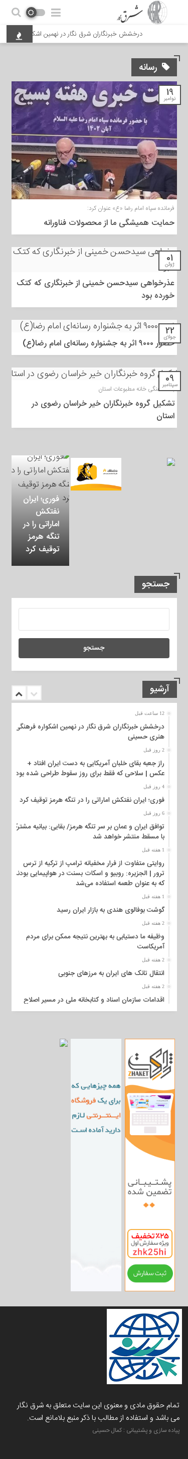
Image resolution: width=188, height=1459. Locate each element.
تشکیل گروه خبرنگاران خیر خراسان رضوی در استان (103, 410)
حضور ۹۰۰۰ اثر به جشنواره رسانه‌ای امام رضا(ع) (98, 343)
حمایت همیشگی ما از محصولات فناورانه (109, 223)
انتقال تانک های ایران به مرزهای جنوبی (111, 973)
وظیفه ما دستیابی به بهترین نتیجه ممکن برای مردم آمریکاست (95, 941)
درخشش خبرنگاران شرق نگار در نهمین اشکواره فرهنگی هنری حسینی (89, 732)
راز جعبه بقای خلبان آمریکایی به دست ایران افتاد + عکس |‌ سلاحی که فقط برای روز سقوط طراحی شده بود (90, 768)
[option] (40, 510)
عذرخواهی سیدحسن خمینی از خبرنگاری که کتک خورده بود (95, 290)
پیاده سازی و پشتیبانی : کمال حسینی (135, 1430)
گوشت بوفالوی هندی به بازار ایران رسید (110, 910)
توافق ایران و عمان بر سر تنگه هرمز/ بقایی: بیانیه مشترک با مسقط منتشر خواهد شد (88, 831)
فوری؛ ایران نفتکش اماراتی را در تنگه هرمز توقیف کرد (41, 524)
